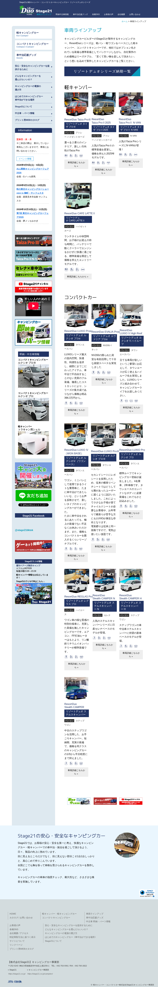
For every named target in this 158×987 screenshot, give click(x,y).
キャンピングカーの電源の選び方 (61, 933)
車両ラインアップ (94, 913)
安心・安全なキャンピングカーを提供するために (68, 925)
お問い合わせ (134, 14)
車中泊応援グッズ (80, 14)
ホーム (125, 21)
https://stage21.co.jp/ (16, 974)
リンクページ (16, 945)
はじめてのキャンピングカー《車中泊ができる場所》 (71, 937)
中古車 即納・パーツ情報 (98, 921)
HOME (13, 913)
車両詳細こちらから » (76, 164)
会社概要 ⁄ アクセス (19, 933)
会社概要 (121, 14)
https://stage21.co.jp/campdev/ (40, 974)
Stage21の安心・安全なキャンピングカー (61, 836)
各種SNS (96, 14)
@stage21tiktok (24, 530)
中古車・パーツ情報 (24, 113)
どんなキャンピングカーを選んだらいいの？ (66, 929)
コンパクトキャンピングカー (56, 917)
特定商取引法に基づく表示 (22, 937)
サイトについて (17, 941)
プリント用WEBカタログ (27, 120)
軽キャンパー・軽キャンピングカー (59, 913)
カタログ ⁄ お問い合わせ (21, 917)
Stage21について (23, 106)
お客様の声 (108, 14)
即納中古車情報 (62, 14)
